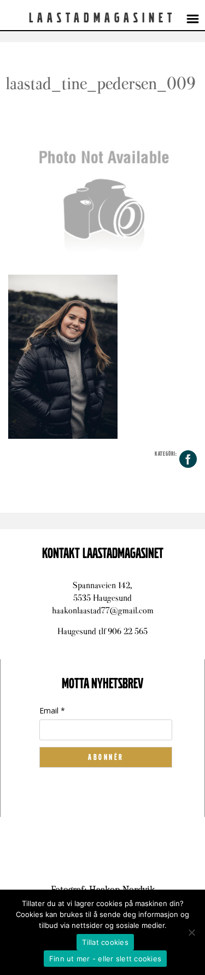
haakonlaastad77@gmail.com (103, 610)
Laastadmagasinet (102, 18)
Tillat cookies (105, 942)
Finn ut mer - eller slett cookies (105, 958)
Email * (52, 710)
